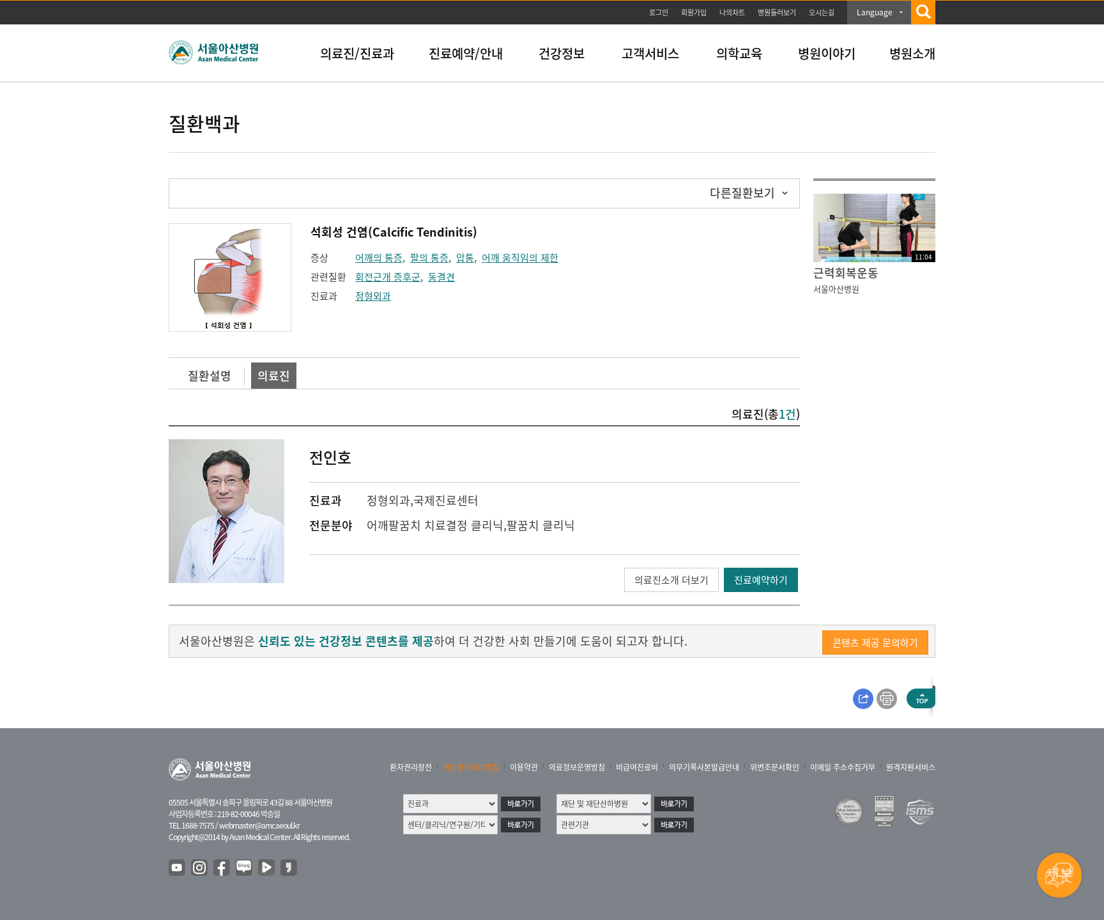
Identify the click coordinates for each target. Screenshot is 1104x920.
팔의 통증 (429, 258)
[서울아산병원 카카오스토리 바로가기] (289, 868)
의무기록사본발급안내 (704, 767)
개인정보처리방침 (471, 767)
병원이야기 (826, 53)
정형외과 (373, 296)
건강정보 (562, 53)
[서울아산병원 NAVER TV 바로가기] (267, 868)
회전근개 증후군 (387, 277)
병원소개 (912, 53)
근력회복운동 (845, 272)
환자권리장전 (411, 767)
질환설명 (209, 375)
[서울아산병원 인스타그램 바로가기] (200, 868)
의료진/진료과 (357, 53)
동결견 (441, 277)
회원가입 (694, 12)
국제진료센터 (446, 500)
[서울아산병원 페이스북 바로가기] (222, 868)
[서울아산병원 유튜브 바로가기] (178, 868)
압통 (465, 258)
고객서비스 (650, 53)
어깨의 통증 (378, 258)
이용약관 (524, 767)
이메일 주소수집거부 (842, 767)
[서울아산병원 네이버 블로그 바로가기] (245, 868)
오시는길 (821, 12)
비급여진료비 (637, 767)
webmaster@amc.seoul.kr (259, 825)
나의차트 (732, 12)
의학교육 (739, 53)
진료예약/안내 (466, 53)
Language (875, 12)
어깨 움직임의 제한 (520, 258)
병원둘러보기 (777, 12)
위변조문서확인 (774, 767)
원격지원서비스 (910, 767)
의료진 (273, 375)
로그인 (658, 12)
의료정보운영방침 (577, 767)
